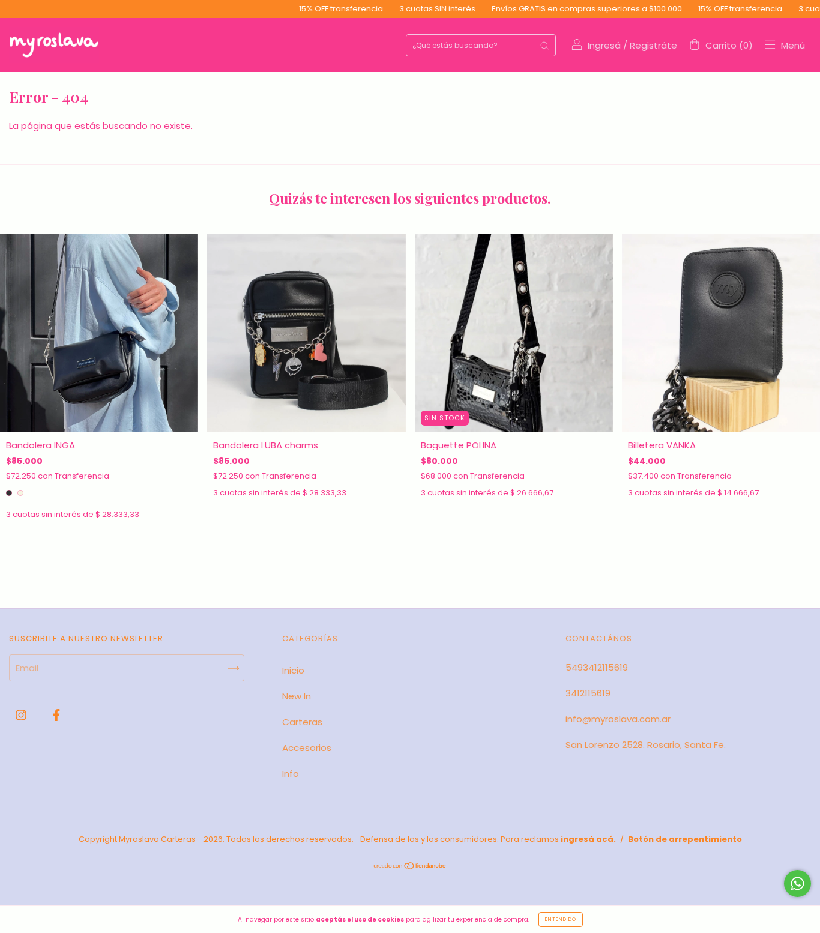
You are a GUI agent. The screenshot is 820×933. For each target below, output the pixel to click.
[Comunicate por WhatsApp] (797, 883)
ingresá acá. (588, 839)
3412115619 (587, 693)
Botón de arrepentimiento (685, 839)
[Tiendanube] (410, 866)
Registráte (653, 45)
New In (296, 696)
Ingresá (604, 45)
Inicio (293, 670)
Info (290, 773)
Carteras (302, 722)
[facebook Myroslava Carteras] (56, 714)
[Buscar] (544, 45)
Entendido (560, 919)
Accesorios (306, 747)
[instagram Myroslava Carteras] (22, 714)
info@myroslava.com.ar (618, 719)
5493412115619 (596, 667)
